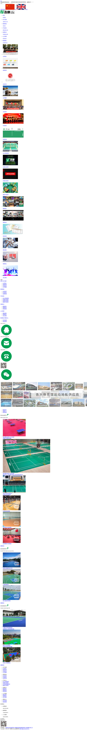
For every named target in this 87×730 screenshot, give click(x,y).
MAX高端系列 (6, 298)
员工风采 (5, 315)
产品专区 (2, 296)
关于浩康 (4, 280)
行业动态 (5, 292)
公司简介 (5, 283)
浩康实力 (2, 304)
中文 (15, 9)
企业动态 (5, 291)
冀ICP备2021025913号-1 (24, 728)
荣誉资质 (5, 308)
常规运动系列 (6, 300)
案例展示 (5, 306)
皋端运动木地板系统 (9, 727)
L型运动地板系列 (6, 684)
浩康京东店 (2, 9)
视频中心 (5, 411)
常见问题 (5, 320)
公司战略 (5, 286)
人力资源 (2, 311)
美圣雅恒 (28, 727)
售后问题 (5, 321)
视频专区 (5, 307)
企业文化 (5, 285)
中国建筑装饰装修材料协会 (20, 727)
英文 (27, 9)
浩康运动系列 (6, 299)
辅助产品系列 (6, 301)
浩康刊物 (5, 293)
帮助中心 (6, 317)
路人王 (31, 727)
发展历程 (5, 284)
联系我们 (2, 317)
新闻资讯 (2, 289)
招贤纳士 (5, 314)
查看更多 (2, 545)
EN (1, 0)
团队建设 (5, 313)
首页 (1, 280)
